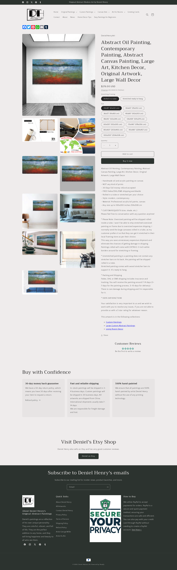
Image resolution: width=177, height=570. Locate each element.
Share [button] (106, 335)
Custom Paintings (114, 322)
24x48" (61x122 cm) (111, 108)
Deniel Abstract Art (84, 564)
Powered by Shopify (97, 564)
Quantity (104, 140)
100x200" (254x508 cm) (114, 135)
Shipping (104, 90)
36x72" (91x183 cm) (111, 114)
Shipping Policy (62, 523)
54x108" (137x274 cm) (135, 119)
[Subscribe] (107, 487)
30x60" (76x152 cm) (133, 108)
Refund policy (31, 400)
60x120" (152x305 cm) (113, 124)
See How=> (137, 530)
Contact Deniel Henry (64, 511)
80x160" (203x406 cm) (113, 130)
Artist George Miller (63, 532)
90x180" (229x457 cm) (138, 130)
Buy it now (127, 161)
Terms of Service (62, 519)
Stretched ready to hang (133, 99)
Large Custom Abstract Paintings (120, 326)
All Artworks (61, 506)
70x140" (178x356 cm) (137, 124)
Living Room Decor (114, 329)
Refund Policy (61, 528)
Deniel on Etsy (88, 456)
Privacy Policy (61, 515)
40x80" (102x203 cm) (134, 114)
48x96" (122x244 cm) (112, 119)
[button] (69, 12)
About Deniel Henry (64, 502)
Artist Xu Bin (61, 536)
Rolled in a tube (110, 99)
